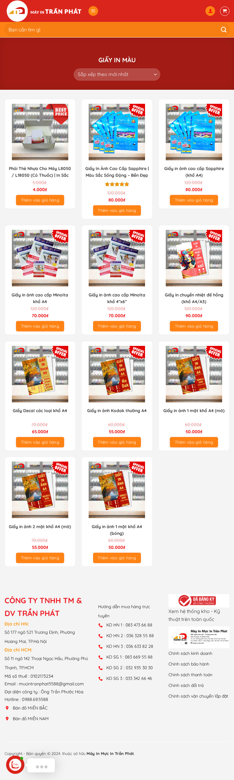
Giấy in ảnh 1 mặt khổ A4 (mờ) (194, 410)
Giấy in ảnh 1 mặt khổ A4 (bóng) (117, 530)
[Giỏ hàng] (224, 11)
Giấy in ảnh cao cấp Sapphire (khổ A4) (194, 172)
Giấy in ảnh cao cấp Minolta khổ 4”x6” (117, 298)
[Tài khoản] (210, 11)
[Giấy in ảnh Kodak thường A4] (117, 374)
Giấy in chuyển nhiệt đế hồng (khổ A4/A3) (194, 298)
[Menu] (93, 11)
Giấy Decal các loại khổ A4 (40, 410)
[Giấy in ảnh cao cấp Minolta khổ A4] (40, 258)
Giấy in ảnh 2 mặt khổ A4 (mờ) (40, 526)
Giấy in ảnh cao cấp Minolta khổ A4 (40, 298)
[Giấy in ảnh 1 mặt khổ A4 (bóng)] (117, 490)
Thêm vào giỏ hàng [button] (40, 200)
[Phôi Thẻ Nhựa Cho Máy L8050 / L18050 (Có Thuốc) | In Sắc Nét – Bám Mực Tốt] (40, 132)
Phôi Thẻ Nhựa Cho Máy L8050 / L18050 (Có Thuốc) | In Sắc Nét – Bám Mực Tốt (40, 172)
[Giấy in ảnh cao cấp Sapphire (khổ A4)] (194, 132)
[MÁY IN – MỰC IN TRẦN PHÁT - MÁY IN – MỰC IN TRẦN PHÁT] (44, 11)
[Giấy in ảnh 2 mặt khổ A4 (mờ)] (40, 490)
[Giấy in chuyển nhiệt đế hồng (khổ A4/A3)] (194, 258)
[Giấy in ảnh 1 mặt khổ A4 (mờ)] (194, 374)
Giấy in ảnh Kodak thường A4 (117, 410)
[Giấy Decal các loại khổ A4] (40, 374)
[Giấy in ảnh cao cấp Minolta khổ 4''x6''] (117, 258)
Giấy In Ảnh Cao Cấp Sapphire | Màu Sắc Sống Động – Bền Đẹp (117, 172)
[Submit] (222, 29)
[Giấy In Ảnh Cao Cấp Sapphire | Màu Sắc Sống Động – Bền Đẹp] (117, 132)
